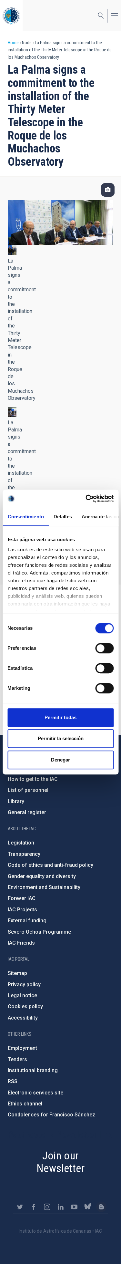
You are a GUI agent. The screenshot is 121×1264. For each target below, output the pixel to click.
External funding (27, 920)
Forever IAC (21, 898)
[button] (12, 250)
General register (27, 812)
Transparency (24, 854)
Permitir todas (60, 717)
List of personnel (28, 790)
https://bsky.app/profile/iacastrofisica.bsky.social (88, 1207)
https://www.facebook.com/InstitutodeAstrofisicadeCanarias (33, 1207)
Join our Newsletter (60, 1162)
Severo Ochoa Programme (39, 932)
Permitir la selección (61, 738)
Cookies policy (25, 1006)
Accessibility (23, 1018)
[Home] (11, 15)
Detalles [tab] (62, 516)
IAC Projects (22, 910)
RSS (12, 1081)
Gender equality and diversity (42, 876)
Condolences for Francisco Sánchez (51, 1115)
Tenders (17, 1059)
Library (16, 801)
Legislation (21, 843)
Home (13, 42)
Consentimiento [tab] (25, 516)
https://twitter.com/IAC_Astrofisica (20, 1207)
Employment (22, 1048)
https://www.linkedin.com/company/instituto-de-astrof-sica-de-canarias (60, 1207)
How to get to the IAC (33, 779)
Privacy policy (24, 984)
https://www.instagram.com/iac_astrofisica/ (47, 1207)
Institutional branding (33, 1070)
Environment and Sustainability (44, 887)
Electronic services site (35, 1093)
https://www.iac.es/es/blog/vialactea (101, 1207)
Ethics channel (25, 1104)
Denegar (60, 759)
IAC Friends (21, 943)
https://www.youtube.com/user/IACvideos (74, 1207)
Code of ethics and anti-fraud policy (50, 865)
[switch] (104, 648)
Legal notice (22, 995)
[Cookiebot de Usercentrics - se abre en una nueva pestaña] (86, 498)
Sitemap (17, 973)
